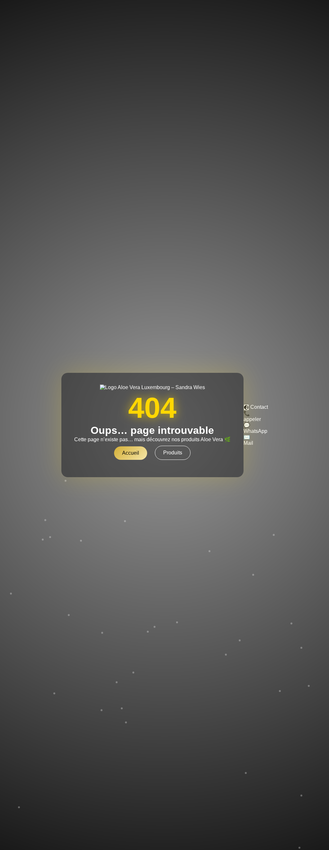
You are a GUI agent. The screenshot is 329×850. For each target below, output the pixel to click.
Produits (172, 452)
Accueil (130, 453)
